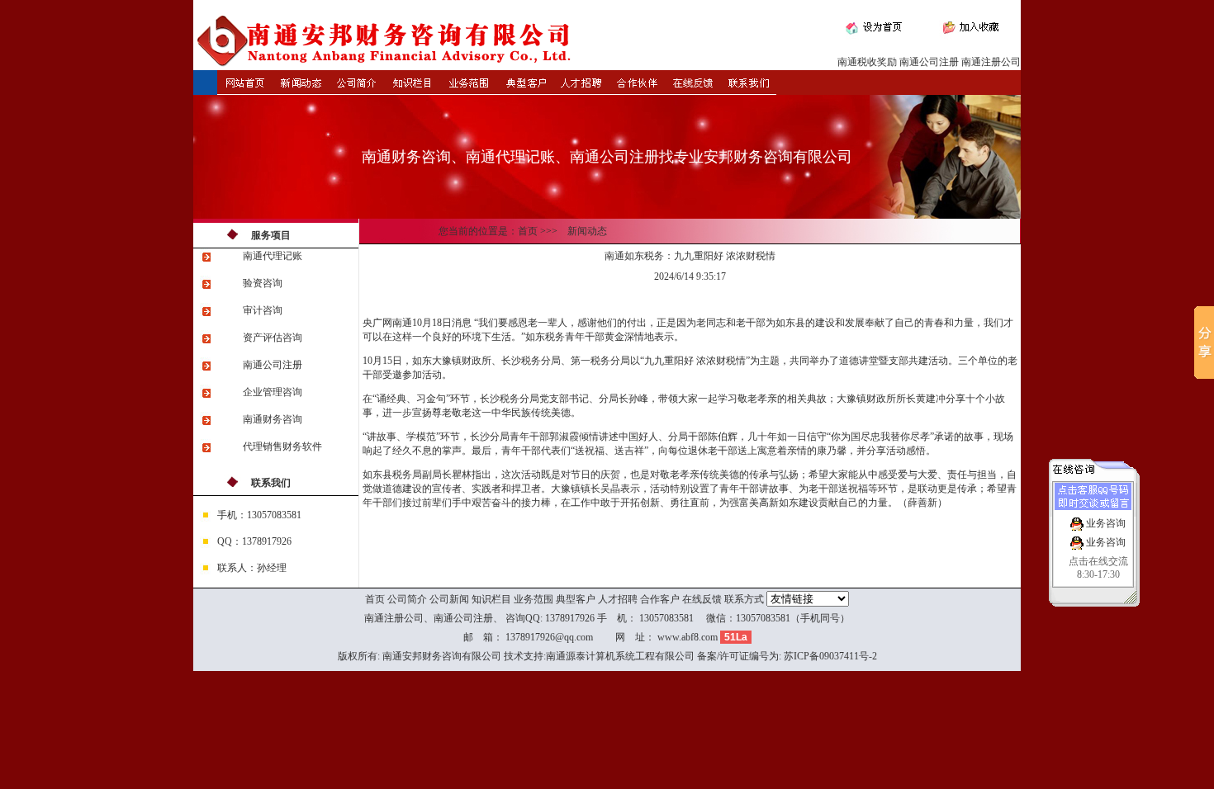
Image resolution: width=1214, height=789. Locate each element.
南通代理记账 (272, 256)
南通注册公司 (991, 62)
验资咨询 (262, 283)
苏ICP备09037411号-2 (830, 656)
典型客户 (575, 599)
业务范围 (533, 599)
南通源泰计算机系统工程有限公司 (620, 656)
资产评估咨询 (272, 337)
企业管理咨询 (272, 392)
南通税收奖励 (867, 62)
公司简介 (407, 599)
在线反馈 (702, 599)
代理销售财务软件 (282, 446)
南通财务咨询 (272, 419)
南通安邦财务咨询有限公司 (441, 656)
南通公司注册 (929, 62)
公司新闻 (449, 599)
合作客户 (660, 599)
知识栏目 (491, 599)
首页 (375, 599)
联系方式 (744, 599)
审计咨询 (262, 310)
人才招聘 (618, 599)
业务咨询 (1105, 523)
